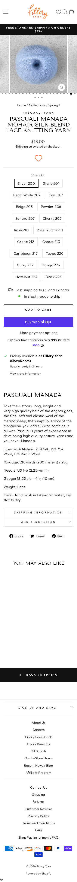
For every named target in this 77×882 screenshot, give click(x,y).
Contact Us (38, 787)
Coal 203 (56, 195)
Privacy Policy (38, 816)
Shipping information (38, 512)
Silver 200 (26, 183)
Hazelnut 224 (26, 276)
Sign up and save (37, 707)
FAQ (38, 830)
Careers (38, 730)
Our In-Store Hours (38, 758)
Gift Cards (38, 751)
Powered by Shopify (38, 873)
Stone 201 (51, 183)
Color (39, 175)
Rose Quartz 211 (50, 230)
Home (21, 105)
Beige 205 (24, 206)
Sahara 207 (25, 218)
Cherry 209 (52, 218)
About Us (38, 723)
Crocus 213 (51, 241)
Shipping (22, 146)
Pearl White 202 (26, 195)
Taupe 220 (55, 253)
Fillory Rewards (38, 744)
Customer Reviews (38, 809)
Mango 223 (50, 265)
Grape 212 (25, 241)
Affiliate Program (38, 773)
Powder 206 (51, 206)
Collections (37, 105)
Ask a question (38, 522)
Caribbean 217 (25, 253)
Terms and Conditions (38, 823)
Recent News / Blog (38, 765)
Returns (38, 802)
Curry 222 (25, 265)
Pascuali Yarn (39, 112)
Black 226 (54, 276)
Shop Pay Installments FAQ (38, 837)
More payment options (38, 332)
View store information (25, 373)
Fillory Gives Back (38, 737)
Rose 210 (21, 230)
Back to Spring (41, 674)
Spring (53, 105)
